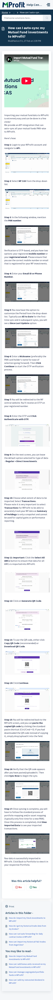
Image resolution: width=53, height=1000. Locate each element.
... (14, 12)
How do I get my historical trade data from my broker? (27, 927)
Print (11, 906)
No (20, 887)
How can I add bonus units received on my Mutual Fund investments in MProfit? (27, 965)
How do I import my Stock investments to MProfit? (27, 919)
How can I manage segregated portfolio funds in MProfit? (26, 973)
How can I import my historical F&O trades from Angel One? (27, 943)
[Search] (47, 18)
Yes (35, 887)
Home (5, 12)
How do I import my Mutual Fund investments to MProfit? (23, 957)
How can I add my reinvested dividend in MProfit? (26, 981)
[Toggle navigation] (48, 4)
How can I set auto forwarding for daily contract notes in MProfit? (26, 935)
